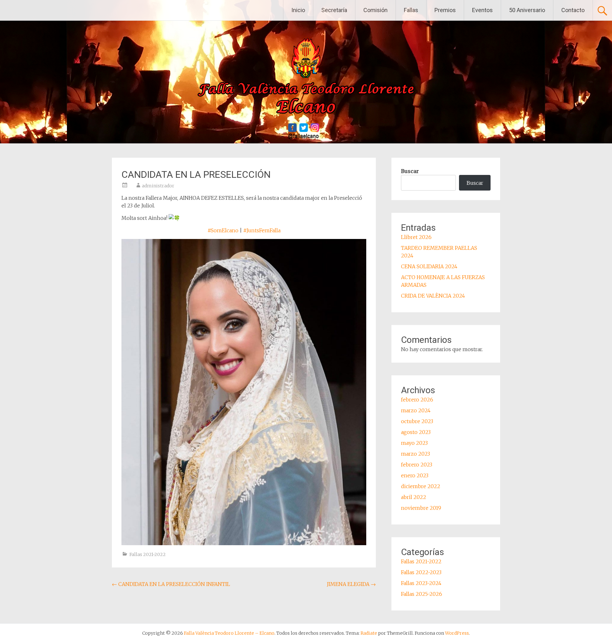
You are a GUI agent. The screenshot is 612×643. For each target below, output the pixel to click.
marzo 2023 (415, 454)
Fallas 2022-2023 (421, 572)
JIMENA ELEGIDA (351, 584)
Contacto (573, 10)
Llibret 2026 (416, 237)
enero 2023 (414, 475)
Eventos (482, 10)
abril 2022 (413, 497)
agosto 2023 (416, 432)
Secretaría (334, 10)
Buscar (410, 171)
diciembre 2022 (420, 486)
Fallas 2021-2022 (147, 554)
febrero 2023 (416, 464)
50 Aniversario (527, 10)
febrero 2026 (417, 399)
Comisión (375, 10)
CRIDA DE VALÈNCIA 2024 (433, 296)
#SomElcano (223, 230)
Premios (445, 10)
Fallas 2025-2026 (421, 594)
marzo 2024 (416, 410)
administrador (158, 186)
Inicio (298, 10)
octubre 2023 (417, 421)
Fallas (411, 10)
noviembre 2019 (421, 508)
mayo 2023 (414, 443)
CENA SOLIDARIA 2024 (429, 266)
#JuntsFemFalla (261, 230)
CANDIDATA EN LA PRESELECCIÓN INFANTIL (171, 584)
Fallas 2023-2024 (421, 583)
